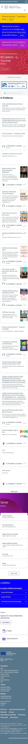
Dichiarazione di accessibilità (8, 715)
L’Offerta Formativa (8, 312)
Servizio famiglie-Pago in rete (10, 431)
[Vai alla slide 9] (18, 93)
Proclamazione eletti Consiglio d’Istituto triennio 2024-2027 (11, 363)
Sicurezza (11, 712)
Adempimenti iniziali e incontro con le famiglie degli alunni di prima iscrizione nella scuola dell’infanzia (14, 120)
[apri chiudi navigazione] (2, 7)
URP (1, 682)
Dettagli (11, 19)
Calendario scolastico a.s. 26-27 (12, 153)
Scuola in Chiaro (4, 674)
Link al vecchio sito (5, 701)
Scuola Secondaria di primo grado (11, 601)
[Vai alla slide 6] (13, 93)
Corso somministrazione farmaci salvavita (12, 105)
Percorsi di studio (4, 691)
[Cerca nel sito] (25, 10)
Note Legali (3, 712)
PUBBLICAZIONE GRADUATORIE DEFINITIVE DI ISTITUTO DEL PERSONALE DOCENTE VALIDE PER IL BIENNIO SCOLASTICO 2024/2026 (13, 380)
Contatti (2, 705)
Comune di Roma (4, 680)
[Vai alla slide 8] (16, 93)
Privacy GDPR (4, 717)
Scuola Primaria (6, 597)
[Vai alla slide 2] (6, 93)
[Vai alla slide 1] (4, 93)
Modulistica (3, 703)
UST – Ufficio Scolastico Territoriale (9, 672)
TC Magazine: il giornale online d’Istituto (9, 343)
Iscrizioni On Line (4, 676)
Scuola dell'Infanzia (7, 592)
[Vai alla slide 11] (21, 93)
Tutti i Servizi (6, 470)
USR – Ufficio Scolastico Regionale (9, 670)
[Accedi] (26, 2)
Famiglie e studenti (5, 687)
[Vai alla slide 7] (15, 93)
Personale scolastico (5, 689)
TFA (3, 450)
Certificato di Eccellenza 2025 (9, 249)
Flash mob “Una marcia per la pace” (9, 214)
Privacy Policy (22, 715)
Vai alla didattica (6, 622)
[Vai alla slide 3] (8, 93)
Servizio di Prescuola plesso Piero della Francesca (12, 411)
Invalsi (2, 678)
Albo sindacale (14, 717)
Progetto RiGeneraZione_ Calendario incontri (10, 292)
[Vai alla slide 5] (11, 93)
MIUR (1, 668)
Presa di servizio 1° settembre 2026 (13, 133)
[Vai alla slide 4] (9, 93)
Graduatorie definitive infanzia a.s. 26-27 (14, 234)
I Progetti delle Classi (5, 698)
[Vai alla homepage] (6, 7)
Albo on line (3, 709)
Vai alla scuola (5, 69)
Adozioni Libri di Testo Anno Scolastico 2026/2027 (9, 170)
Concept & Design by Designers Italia (18, 738)
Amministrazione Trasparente (17, 709)
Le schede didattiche (5, 696)
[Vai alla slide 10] (20, 93)
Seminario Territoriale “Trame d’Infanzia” (9, 192)
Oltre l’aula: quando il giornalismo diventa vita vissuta (9, 271)
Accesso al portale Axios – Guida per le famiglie (13, 328)
